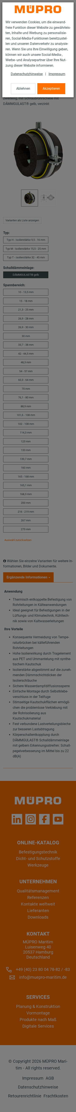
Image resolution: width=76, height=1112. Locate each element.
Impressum (57, 74)
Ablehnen (23, 89)
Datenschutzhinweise (27, 74)
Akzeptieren (51, 89)
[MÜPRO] (38, 9)
